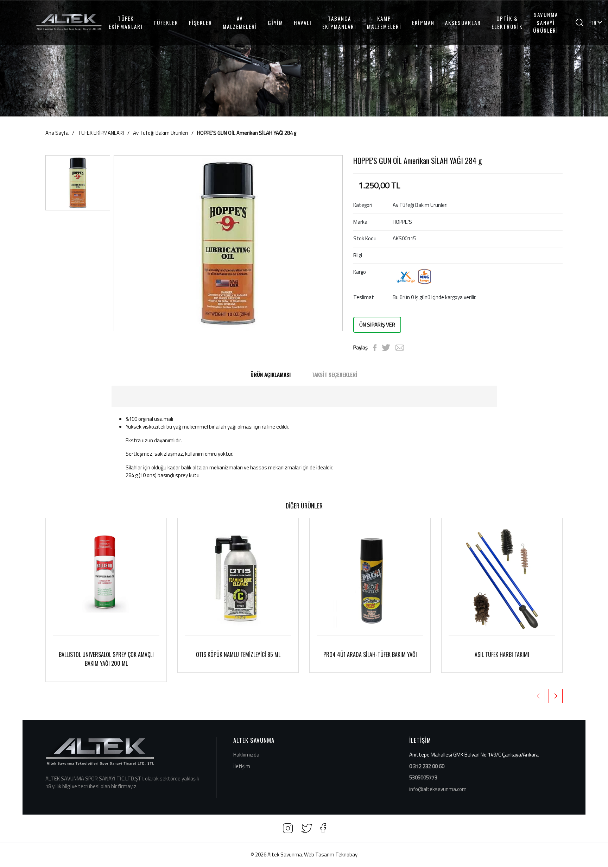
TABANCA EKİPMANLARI (339, 22)
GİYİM (275, 22)
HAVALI (303, 22)
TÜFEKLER (165, 22)
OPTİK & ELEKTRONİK (507, 22)
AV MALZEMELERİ (240, 22)
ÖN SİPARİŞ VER (377, 325)
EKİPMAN (423, 22)
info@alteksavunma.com (438, 789)
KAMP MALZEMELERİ (384, 22)
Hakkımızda (246, 755)
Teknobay (346, 854)
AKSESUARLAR (463, 22)
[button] (556, 696)
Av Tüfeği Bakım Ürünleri (160, 133)
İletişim (241, 766)
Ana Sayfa (57, 133)
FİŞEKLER (200, 22)
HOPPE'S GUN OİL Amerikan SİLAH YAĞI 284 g (246, 133)
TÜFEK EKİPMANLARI (126, 22)
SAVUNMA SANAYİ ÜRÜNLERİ (545, 22)
